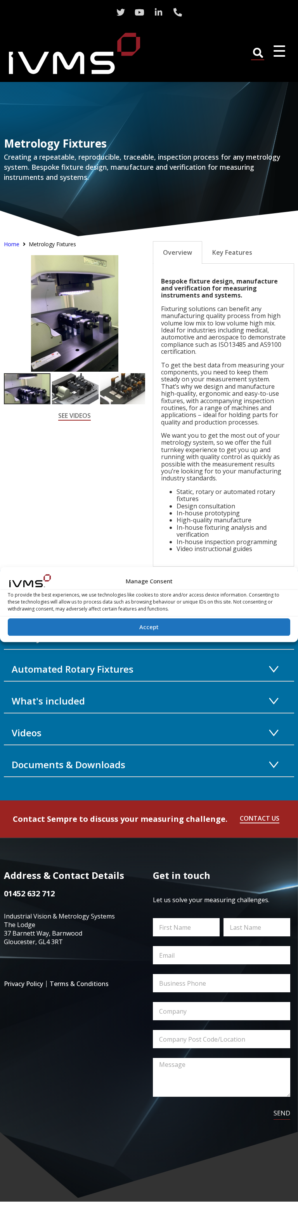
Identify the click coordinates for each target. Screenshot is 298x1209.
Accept (149, 627)
